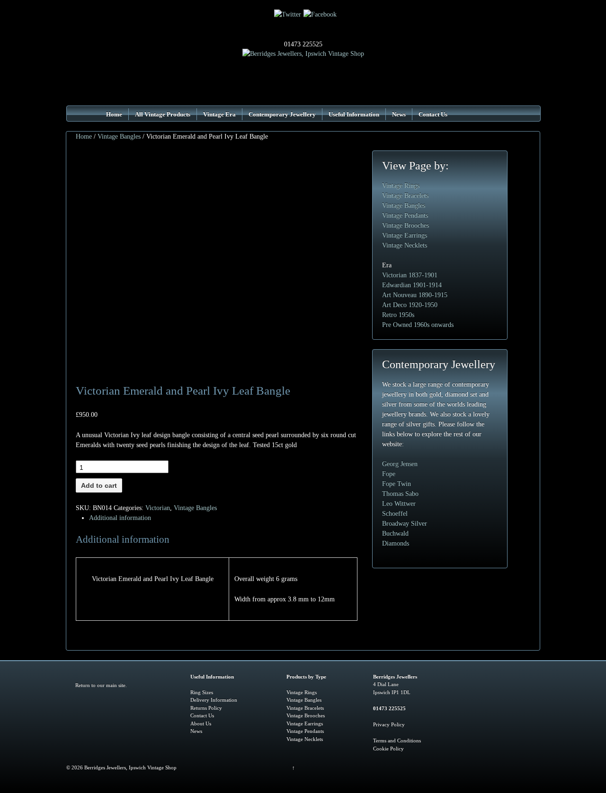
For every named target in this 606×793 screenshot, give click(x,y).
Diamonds (395, 543)
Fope (388, 473)
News (399, 114)
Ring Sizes (201, 692)
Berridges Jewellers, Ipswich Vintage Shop (130, 767)
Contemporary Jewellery (282, 114)
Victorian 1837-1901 (409, 275)
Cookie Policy (388, 748)
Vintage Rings (400, 185)
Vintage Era (219, 114)
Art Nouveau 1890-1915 (414, 295)
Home (114, 114)
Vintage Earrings (404, 235)
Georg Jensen (400, 463)
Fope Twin (396, 483)
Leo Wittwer (399, 503)
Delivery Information (213, 700)
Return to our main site (100, 685)
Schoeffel (395, 513)
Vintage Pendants (405, 215)
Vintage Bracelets (405, 195)
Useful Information (354, 114)
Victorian (157, 507)
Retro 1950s (398, 314)
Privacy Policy (389, 724)
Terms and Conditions (397, 740)
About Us (200, 723)
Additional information (120, 517)
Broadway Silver (404, 523)
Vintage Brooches (405, 225)
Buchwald (395, 533)
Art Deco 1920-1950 (409, 304)
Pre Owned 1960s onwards (418, 324)
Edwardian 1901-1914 (412, 285)
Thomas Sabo (400, 493)
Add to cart (99, 485)
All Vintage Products (162, 114)
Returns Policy (206, 708)
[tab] (218, 518)
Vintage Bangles (119, 136)
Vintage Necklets (404, 245)
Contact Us (433, 114)
